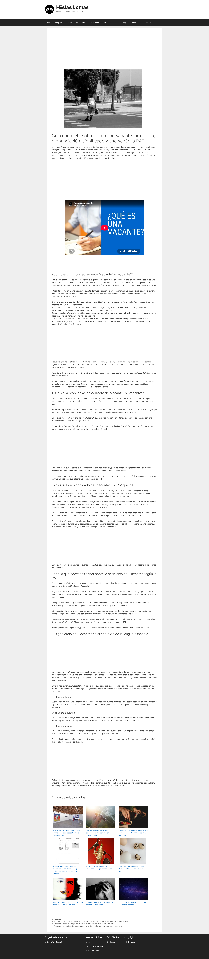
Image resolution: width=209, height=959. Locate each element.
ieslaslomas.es (129, 942)
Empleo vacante (66, 921)
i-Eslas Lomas (72, 7)
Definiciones (95, 23)
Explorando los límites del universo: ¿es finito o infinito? (132, 903)
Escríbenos (111, 942)
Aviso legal (89, 942)
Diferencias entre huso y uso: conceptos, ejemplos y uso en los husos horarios (99, 832)
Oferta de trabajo (79, 921)
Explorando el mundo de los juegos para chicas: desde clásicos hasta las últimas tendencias (88, 926)
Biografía (58, 23)
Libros (116, 23)
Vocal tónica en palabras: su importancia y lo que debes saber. (99, 867)
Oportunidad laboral (93, 921)
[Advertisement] (104, 51)
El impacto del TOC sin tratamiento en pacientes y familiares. (100, 903)
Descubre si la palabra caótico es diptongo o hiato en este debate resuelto (131, 868)
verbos (106, 23)
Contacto (134, 23)
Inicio (49, 23)
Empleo (57, 921)
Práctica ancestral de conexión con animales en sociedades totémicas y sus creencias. (67, 832)
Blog (124, 23)
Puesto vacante (107, 921)
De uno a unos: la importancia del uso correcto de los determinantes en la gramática (133, 832)
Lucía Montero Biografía (53, 942)
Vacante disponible (121, 921)
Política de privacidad (94, 946)
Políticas (145, 23)
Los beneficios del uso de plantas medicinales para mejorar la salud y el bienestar (83, 924)
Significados (81, 23)
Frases (69, 23)
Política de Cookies (93, 951)
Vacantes (57, 919)
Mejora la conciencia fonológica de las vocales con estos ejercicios (68, 903)
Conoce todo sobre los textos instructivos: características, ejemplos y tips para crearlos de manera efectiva (67, 870)
